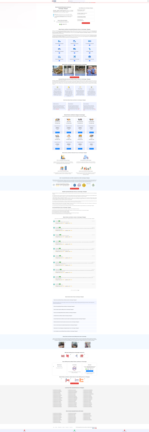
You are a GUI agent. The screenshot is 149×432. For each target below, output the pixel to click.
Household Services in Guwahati (72, 413)
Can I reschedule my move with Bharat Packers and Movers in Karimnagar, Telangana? (66, 331)
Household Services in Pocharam (72, 405)
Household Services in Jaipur (71, 415)
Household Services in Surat (87, 414)
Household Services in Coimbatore (57, 419)
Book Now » (57, 132)
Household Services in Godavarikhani (57, 397)
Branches (64, 427)
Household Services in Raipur (87, 413)
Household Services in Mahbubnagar (72, 397)
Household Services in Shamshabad (88, 397)
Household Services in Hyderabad (57, 413)
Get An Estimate (93, 2)
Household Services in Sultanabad (88, 392)
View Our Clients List (75, 383)
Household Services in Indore (71, 414)
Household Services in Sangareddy (88, 391)
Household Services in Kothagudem (72, 391)
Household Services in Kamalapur (57, 405)
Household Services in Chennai (57, 418)
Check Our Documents (75, 188)
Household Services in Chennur (57, 396)
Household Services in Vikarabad (87, 402)
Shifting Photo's (60, 427)
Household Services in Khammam (72, 392)
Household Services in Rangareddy (72, 406)
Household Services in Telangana (88, 419)
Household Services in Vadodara (87, 415)
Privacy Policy (67, 427)
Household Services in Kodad (71, 393)
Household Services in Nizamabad (72, 402)
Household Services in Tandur (87, 401)
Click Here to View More (75, 77)
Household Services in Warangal (87, 405)
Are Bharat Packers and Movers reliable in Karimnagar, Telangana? (63, 315)
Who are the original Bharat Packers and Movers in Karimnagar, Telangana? (64, 306)
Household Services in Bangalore (57, 415)
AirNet (96, 427)
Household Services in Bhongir (57, 393)
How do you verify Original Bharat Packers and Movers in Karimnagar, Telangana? (65, 312)
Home (53, 427)
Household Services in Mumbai (72, 418)
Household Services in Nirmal (71, 401)
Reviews (56, 427)
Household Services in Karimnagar (57, 406)
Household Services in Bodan (56, 392)
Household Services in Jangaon (57, 401)
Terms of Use (70, 427)
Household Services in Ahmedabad (57, 414)
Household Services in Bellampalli (57, 391)
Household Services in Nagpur (72, 419)
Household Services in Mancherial (72, 396)
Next (78, 290)
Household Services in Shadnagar (88, 396)
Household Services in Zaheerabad (88, 406)
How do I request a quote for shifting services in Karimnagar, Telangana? (64, 309)
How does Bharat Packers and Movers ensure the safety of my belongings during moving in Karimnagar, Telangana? (70, 318)
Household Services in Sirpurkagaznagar (88, 393)
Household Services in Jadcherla (57, 402)
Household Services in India (87, 418)
